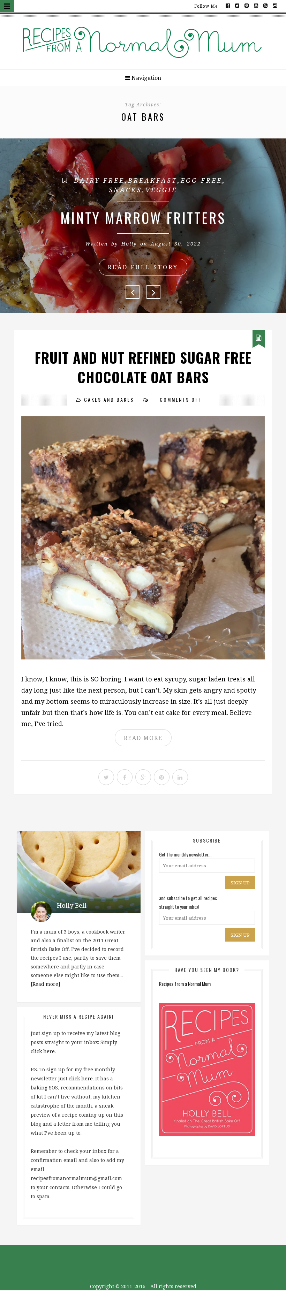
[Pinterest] (246, 5)
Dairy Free (99, 180)
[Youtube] (256, 5)
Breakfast (152, 180)
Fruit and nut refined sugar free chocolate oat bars (143, 367)
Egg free (201, 180)
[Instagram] (274, 5)
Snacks (125, 190)
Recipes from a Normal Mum (185, 983)
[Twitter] (237, 5)
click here (43, 1051)
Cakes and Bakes (109, 399)
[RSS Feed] (265, 5)
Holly (129, 243)
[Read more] (45, 984)
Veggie (161, 190)
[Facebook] (228, 5)
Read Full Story (143, 267)
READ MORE (143, 738)
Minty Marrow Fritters (143, 217)
